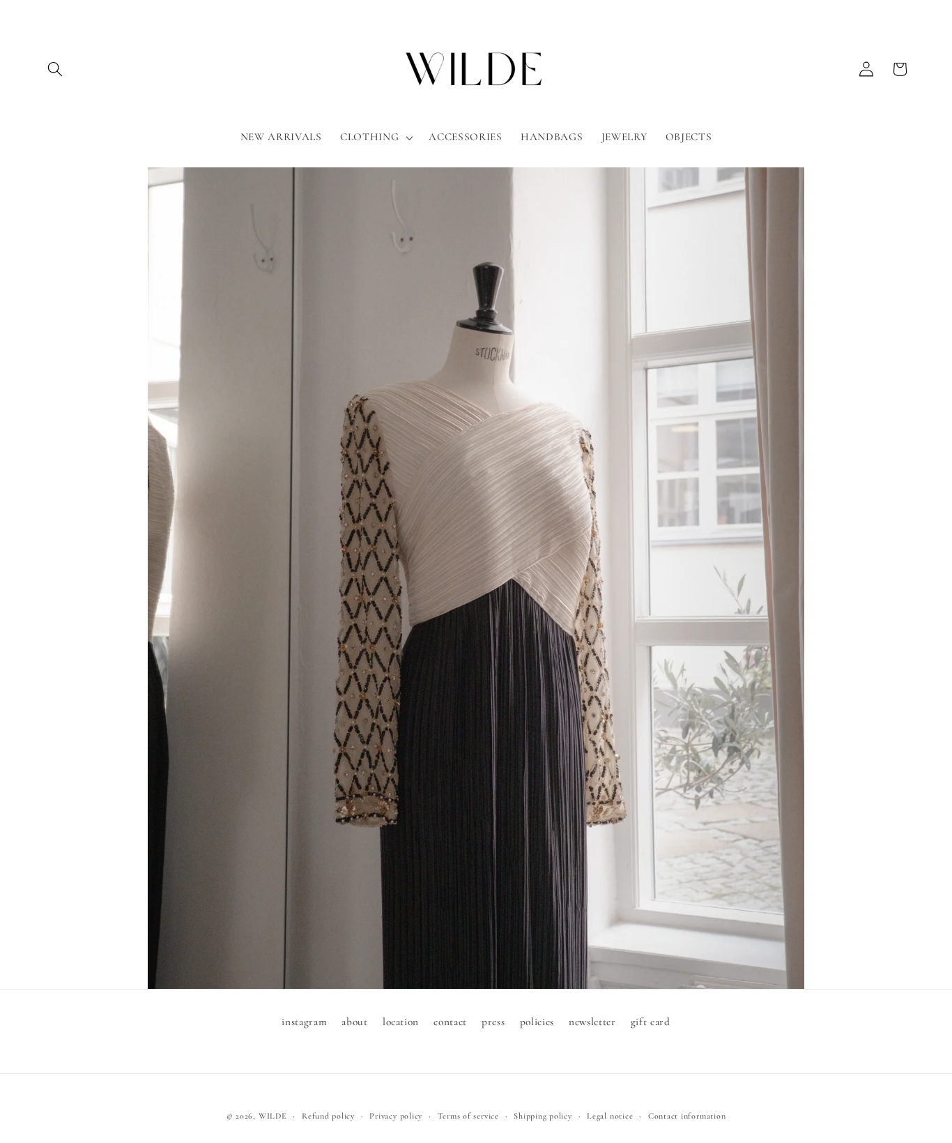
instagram (304, 1021)
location (401, 1021)
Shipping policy (543, 1116)
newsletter (592, 1021)
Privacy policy (395, 1116)
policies (537, 1021)
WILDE (273, 1116)
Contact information (687, 1116)
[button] (55, 69)
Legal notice (610, 1116)
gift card (650, 1021)
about (354, 1021)
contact (450, 1021)
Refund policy (328, 1116)
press (493, 1021)
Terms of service (468, 1116)
